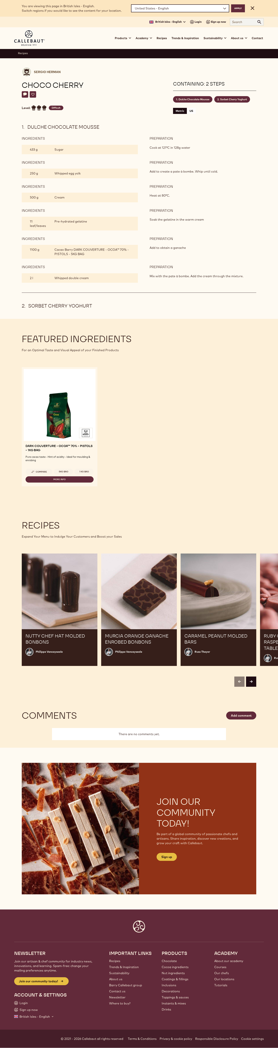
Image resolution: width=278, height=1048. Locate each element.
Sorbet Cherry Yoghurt (233, 99)
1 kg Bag (84, 471)
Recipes (162, 38)
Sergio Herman (47, 72)
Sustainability (119, 973)
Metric (180, 111)
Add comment (241, 715)
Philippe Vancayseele (49, 651)
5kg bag (63, 471)
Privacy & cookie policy (176, 1039)
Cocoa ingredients (175, 967)
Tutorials (220, 985)
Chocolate (169, 961)
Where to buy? (119, 1003)
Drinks (166, 1009)
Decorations (171, 991)
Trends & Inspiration (185, 38)
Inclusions (169, 985)
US (191, 111)
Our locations (224, 979)
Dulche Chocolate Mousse (194, 99)
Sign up (166, 857)
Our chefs (221, 973)
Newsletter (117, 997)
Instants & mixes (174, 1003)
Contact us (117, 991)
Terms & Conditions (142, 1039)
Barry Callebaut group (125, 985)
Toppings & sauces (175, 997)
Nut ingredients (173, 973)
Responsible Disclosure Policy (216, 1039)
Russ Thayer (202, 651)
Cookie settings (252, 1039)
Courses (220, 967)
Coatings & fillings (175, 979)
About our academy (228, 961)
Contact (257, 38)
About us (115, 979)
